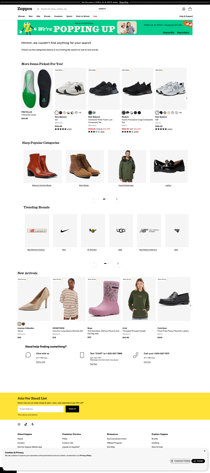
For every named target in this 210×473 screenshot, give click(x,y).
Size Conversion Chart (117, 439)
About (20, 439)
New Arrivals (157, 447)
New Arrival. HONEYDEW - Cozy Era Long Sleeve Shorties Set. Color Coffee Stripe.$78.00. (69, 308)
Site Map (111, 447)
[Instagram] (19, 424)
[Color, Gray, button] (131, 113)
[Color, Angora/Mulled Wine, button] (72, 113)
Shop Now (123, 2)
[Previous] (93, 199)
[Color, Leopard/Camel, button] (23, 324)
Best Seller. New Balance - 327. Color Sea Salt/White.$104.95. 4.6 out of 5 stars (70, 99)
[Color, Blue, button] (135, 113)
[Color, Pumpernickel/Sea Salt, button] (61, 113)
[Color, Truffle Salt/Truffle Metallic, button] (177, 113)
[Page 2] (107, 263)
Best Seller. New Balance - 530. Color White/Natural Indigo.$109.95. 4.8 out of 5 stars (171, 99)
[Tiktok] (25, 424)
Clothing (155, 443)
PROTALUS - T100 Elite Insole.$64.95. (37, 94)
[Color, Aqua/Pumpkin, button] (94, 113)
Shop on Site (168, 32)
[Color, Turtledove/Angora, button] (169, 113)
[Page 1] (105, 263)
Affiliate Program (114, 443)
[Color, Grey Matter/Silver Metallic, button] (173, 113)
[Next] (187, 98)
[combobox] (66, 9)
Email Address (26, 409)
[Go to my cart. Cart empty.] (190, 9)
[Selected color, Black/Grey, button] (90, 113)
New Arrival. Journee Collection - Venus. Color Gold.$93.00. (34, 308)
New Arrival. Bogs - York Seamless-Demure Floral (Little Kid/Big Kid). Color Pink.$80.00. (104, 308)
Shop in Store (183, 32)
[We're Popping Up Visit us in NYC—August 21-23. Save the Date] (105, 27)
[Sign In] (184, 9)
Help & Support (186, 16)
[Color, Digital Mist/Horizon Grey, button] (68, 113)
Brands (155, 439)
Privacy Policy (85, 456)
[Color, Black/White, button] (139, 113)
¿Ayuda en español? (71, 447)
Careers (21, 443)
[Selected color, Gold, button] (19, 324)
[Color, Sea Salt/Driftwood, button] (165, 113)
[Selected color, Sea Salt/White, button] (57, 113)
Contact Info (67, 443)
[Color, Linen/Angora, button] (64, 113)
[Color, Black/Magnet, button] (161, 113)
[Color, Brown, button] (128, 113)
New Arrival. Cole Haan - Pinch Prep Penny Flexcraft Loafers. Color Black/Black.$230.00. (174, 308)
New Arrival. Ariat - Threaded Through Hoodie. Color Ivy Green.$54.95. (139, 308)
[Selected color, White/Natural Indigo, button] (157, 113)
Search (102, 9)
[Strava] (32, 424)
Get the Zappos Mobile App (30, 447)
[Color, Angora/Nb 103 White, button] (76, 113)
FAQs (64, 439)
